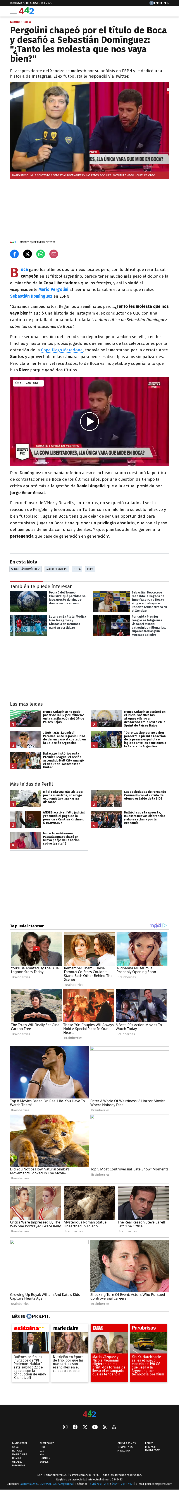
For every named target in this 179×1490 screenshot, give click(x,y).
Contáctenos (125, 1447)
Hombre (17, 1458)
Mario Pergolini (56, 569)
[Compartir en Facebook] (14, 254)
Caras (15, 1447)
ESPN (90, 569)
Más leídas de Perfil (31, 784)
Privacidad (123, 1450)
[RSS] (105, 1427)
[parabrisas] (148, 1329)
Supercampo (47, 1443)
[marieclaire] (69, 1329)
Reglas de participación (152, 1448)
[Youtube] (95, 1427)
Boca (77, 569)
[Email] (53, 254)
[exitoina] (30, 1329)
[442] (89, 1414)
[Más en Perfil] (37, 1316)
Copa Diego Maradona (62, 349)
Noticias (17, 1450)
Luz (42, 1450)
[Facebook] (75, 1427)
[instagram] (65, 1427)
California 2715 (29, 1483)
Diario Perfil (19, 1443)
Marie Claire (19, 1454)
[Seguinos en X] (85, 1427)
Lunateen (45, 1458)
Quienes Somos (126, 1443)
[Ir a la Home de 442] (26, 13)
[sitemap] (114, 1427)
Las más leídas (26, 704)
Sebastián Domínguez (25, 569)
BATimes (44, 1461)
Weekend (17, 1461)
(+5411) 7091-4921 (98, 1483)
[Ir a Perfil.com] (159, 4)
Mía (42, 1454)
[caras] (109, 1329)
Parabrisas (18, 1465)
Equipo (149, 1443)
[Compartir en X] (27, 254)
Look (42, 1447)
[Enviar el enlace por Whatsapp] (40, 254)
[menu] (13, 11)
